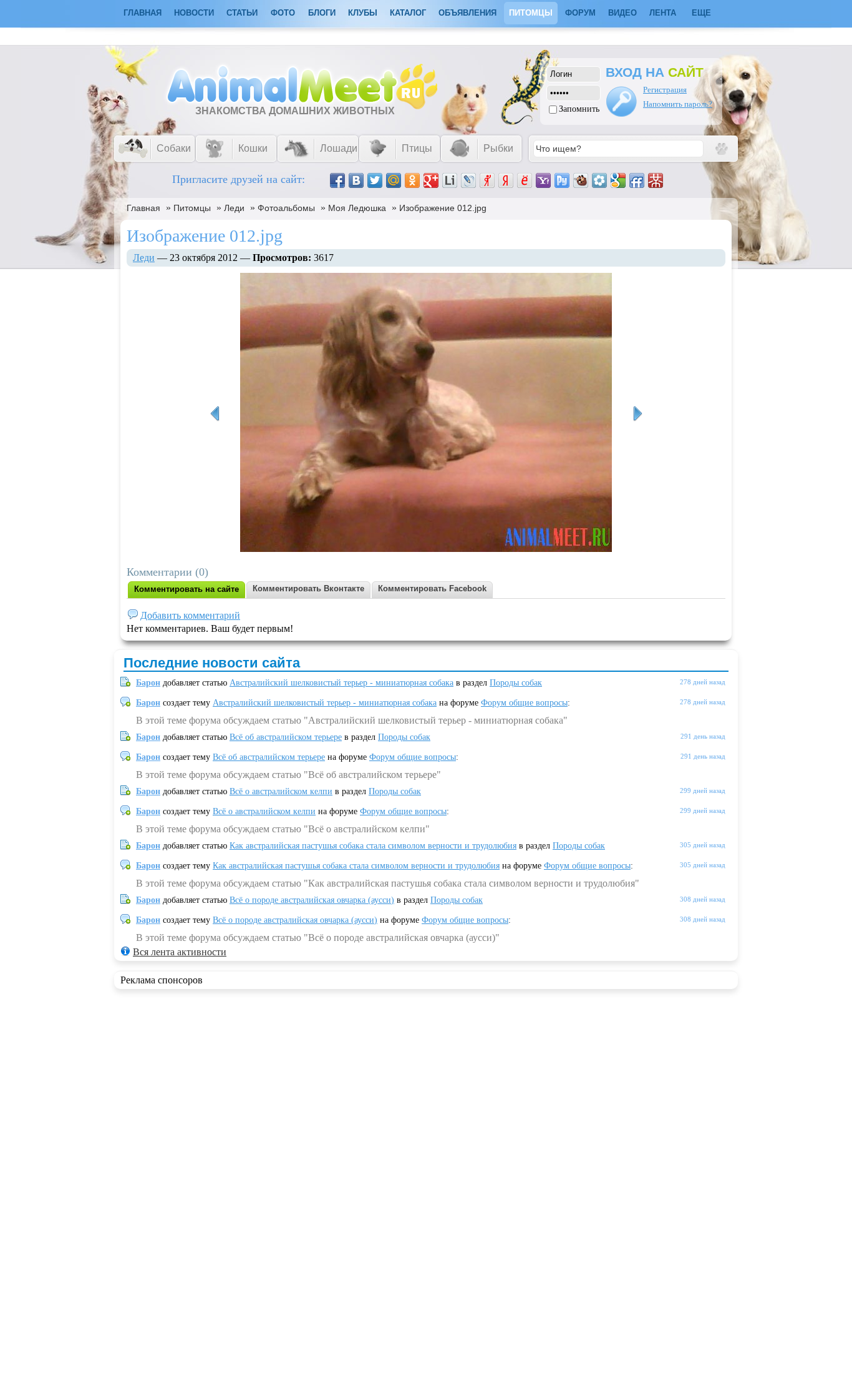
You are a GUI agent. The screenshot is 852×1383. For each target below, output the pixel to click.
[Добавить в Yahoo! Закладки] (543, 180)
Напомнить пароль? (677, 104)
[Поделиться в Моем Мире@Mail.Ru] (393, 180)
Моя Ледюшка (357, 208)
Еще (701, 12)
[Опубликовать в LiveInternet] (449, 180)
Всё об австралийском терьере (286, 737)
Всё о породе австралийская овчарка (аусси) (312, 900)
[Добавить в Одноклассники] (412, 180)
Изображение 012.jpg (443, 208)
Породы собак (516, 682)
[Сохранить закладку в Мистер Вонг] (655, 180)
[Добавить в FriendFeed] (636, 180)
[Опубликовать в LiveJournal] (468, 180)
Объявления (467, 12)
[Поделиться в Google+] (431, 180)
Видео (622, 12)
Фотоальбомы (286, 208)
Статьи (242, 12)
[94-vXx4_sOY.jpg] (215, 414)
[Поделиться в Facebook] (337, 180)
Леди (234, 208)
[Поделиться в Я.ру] (487, 180)
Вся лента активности (179, 952)
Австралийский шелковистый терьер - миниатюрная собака (341, 682)
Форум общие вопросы (524, 702)
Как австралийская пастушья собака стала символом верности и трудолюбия (373, 845)
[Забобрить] (580, 180)
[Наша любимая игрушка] (637, 414)
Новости (194, 12)
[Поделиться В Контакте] (356, 180)
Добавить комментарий (190, 615)
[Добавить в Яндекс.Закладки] (505, 180)
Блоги (322, 12)
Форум (580, 12)
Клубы (362, 12)
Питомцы (531, 12)
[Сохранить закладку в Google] (618, 180)
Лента (662, 12)
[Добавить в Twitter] (374, 180)
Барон (148, 682)
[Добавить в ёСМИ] (524, 180)
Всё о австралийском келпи (281, 791)
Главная (143, 208)
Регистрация (665, 89)
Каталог (408, 12)
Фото (283, 12)
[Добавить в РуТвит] (561, 180)
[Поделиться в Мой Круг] (599, 180)
